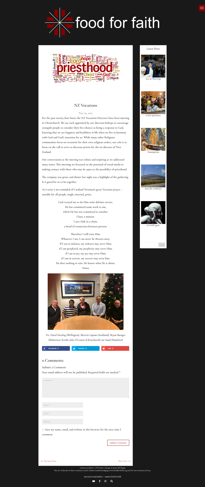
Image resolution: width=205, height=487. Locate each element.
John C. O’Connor (96, 467)
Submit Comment (118, 442)
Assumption (153, 151)
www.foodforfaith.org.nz (119, 470)
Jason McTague (119, 467)
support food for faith (113, 476)
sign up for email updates (93, 476)
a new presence (153, 115)
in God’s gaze (153, 225)
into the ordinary (153, 188)
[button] (202, 8)
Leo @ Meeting (153, 78)
